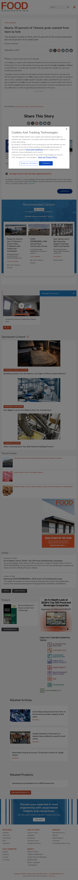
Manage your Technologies (29, 163)
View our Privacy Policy (47, 157)
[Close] (66, 129)
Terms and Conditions (34, 149)
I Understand (46, 163)
